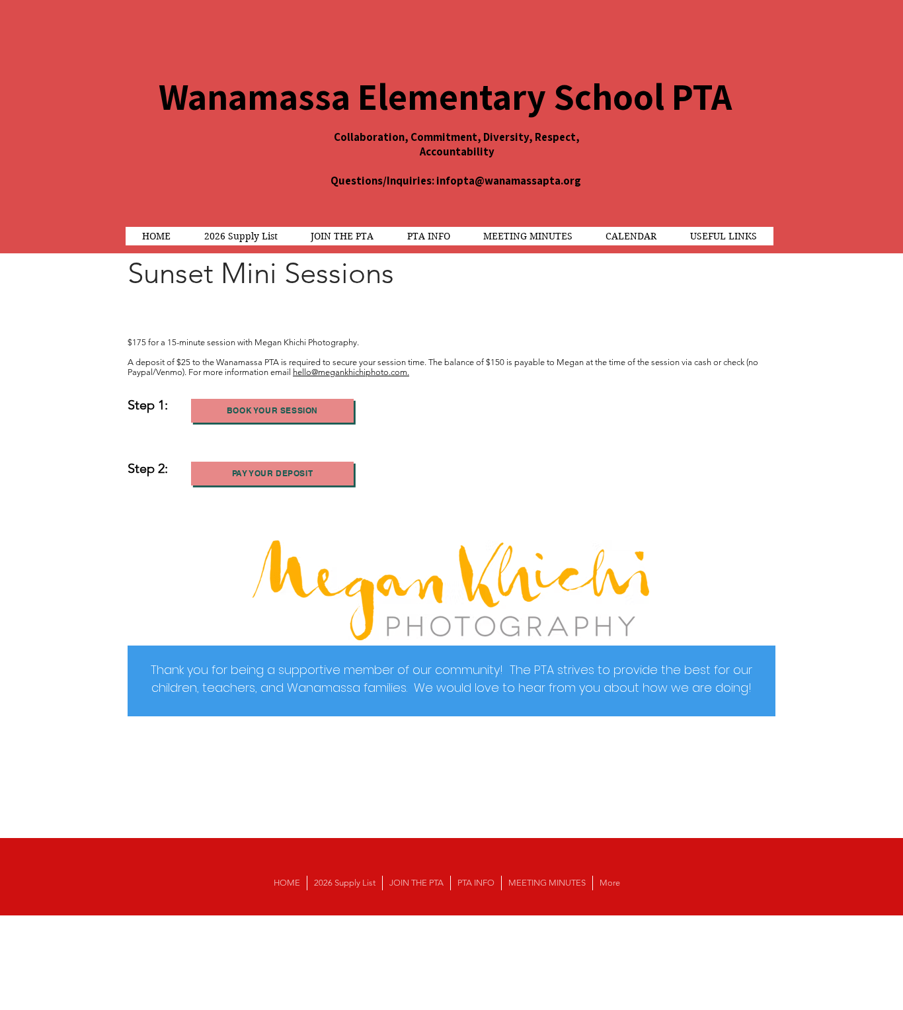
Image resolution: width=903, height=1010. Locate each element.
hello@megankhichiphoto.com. (351, 372)
